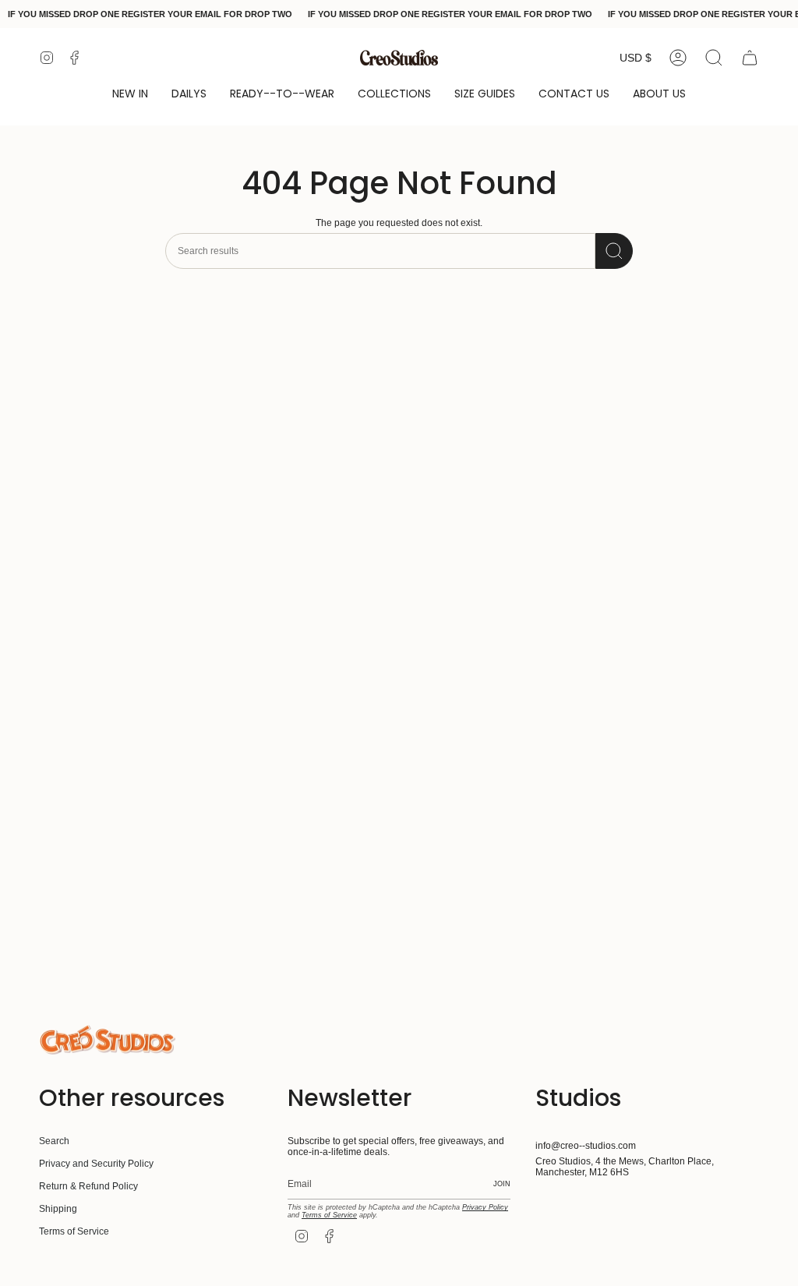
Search (54, 1141)
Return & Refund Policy (88, 1186)
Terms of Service (74, 1231)
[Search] (614, 251)
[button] (130, 95)
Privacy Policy (485, 1207)
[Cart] (750, 57)
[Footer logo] (107, 1040)
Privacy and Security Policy (96, 1163)
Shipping (58, 1208)
